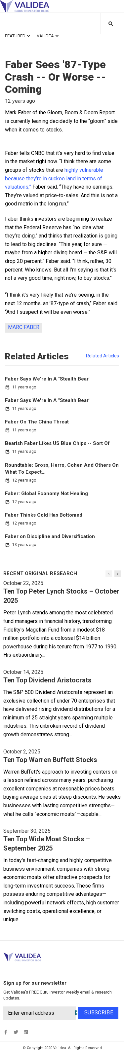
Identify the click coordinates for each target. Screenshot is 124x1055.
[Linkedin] (25, 1032)
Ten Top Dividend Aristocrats (47, 680)
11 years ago (24, 387)
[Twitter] (15, 1032)
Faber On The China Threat (37, 422)
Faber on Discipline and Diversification (50, 536)
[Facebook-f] (5, 1032)
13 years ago (24, 544)
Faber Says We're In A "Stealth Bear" (47, 379)
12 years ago (24, 480)
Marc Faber (23, 327)
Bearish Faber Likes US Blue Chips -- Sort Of (57, 443)
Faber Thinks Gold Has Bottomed (43, 515)
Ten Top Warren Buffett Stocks (50, 760)
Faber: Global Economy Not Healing (46, 493)
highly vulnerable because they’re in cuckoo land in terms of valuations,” (54, 178)
